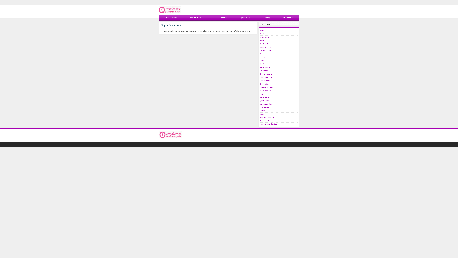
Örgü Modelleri (265, 84)
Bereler (262, 40)
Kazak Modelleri (265, 67)
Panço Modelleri (265, 91)
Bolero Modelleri (265, 47)
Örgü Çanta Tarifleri (266, 77)
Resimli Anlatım (265, 97)
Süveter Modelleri (266, 104)
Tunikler (262, 111)
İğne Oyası (263, 64)
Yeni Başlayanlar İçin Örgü (269, 124)
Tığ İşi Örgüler (264, 107)
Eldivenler (263, 57)
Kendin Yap (264, 71)
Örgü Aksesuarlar (266, 74)
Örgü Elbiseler (264, 81)
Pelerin (262, 94)
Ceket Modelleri (265, 50)
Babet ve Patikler (265, 34)
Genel (262, 61)
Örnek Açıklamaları (266, 87)
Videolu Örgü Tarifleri (267, 117)
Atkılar (262, 30)
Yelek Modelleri (265, 121)
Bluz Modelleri (265, 44)
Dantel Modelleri (265, 54)
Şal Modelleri (264, 101)
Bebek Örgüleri (265, 37)
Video (262, 114)
